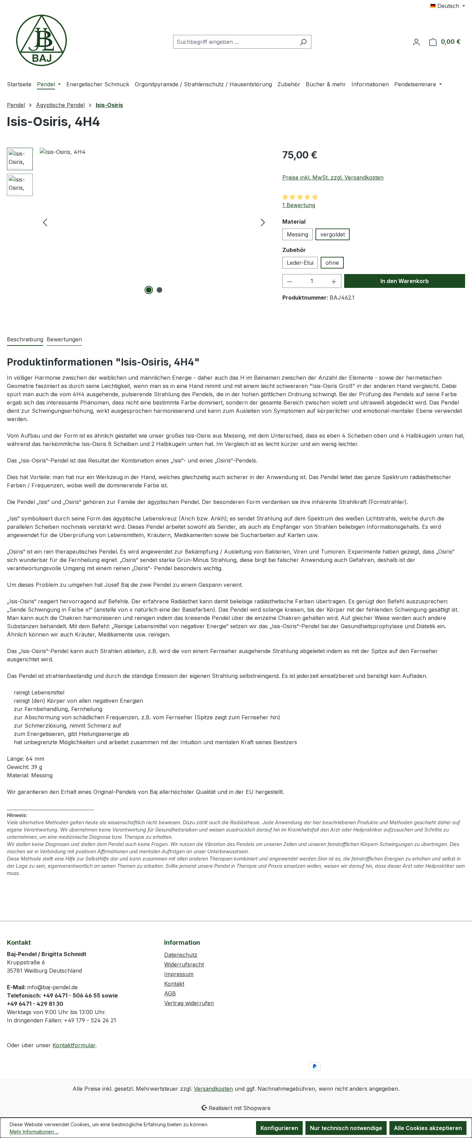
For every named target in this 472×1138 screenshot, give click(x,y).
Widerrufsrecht (184, 964)
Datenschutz (180, 954)
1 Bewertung (298, 205)
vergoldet (332, 234)
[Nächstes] (263, 222)
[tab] (25, 339)
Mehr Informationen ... (34, 1132)
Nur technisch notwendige (346, 1128)
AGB (170, 993)
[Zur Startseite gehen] (41, 40)
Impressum (178, 974)
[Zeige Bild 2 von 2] (159, 290)
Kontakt (174, 983)
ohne (332, 262)
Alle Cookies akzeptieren (428, 1128)
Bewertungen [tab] (64, 339)
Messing (297, 234)
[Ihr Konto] (416, 42)
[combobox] (234, 42)
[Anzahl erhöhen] (334, 281)
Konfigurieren (279, 1128)
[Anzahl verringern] (289, 281)
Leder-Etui (300, 262)
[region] (137, 222)
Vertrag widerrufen (189, 1003)
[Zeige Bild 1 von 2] (148, 290)
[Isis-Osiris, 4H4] (154, 222)
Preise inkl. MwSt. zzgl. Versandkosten (333, 177)
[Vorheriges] (45, 222)
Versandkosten (213, 1088)
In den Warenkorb (404, 281)
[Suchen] (303, 42)
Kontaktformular (74, 1045)
